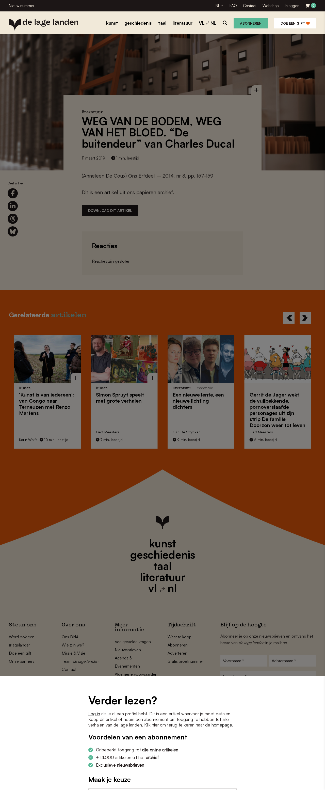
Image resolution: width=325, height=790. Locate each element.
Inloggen (292, 5)
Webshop (271, 5)
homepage (222, 725)
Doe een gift (293, 23)
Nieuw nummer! (22, 5)
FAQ (233, 5)
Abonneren (251, 23)
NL (218, 5)
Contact (249, 5)
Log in (94, 713)
